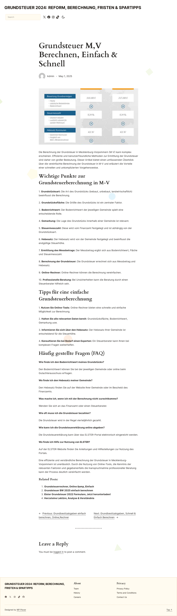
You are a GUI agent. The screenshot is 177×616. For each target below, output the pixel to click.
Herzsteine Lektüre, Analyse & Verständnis (69, 498)
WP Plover (21, 610)
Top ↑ (169, 610)
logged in (58, 551)
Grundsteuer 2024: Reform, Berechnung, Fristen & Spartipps (72, 7)
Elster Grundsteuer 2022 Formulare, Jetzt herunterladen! (77, 494)
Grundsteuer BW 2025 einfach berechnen (68, 490)
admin (50, 76)
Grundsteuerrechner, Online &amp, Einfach (69, 486)
